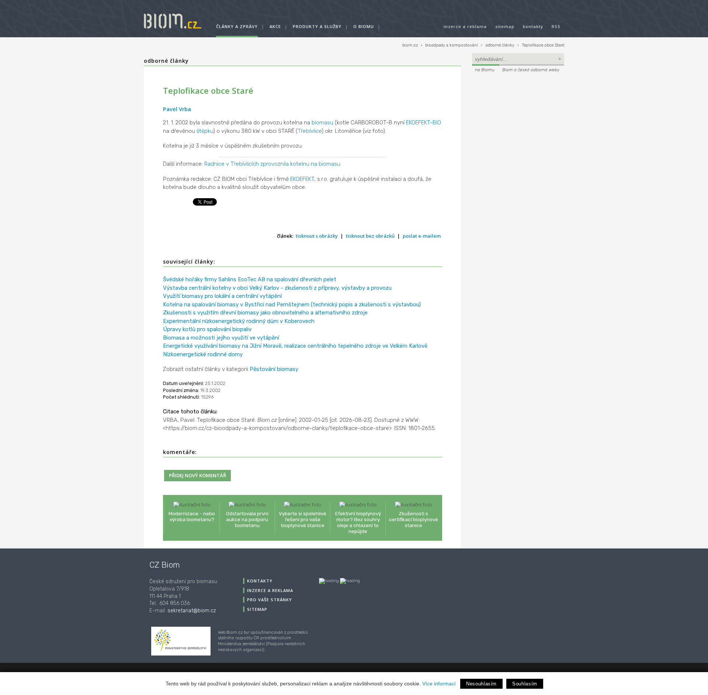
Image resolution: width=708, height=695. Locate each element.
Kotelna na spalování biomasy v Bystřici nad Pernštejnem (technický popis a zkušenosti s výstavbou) (292, 304)
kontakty (533, 26)
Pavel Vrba (177, 109)
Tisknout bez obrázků (370, 236)
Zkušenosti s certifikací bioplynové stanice (413, 519)
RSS (556, 26)
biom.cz (410, 45)
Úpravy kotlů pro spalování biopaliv (207, 329)
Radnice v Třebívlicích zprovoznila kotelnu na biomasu (272, 164)
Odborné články (166, 60)
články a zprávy (237, 26)
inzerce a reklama (465, 26)
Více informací (439, 684)
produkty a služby (317, 26)
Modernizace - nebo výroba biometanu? (192, 516)
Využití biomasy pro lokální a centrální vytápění (222, 296)
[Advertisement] (518, 124)
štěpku (205, 131)
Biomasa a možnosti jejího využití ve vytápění (221, 337)
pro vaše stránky (269, 599)
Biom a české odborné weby (530, 69)
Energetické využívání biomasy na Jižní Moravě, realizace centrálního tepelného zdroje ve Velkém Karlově (295, 346)
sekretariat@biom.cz (191, 611)
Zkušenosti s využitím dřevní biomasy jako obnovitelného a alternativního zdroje (265, 312)
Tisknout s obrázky (317, 236)
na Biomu (484, 69)
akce (275, 26)
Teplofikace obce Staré (543, 45)
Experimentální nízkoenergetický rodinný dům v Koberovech (239, 321)
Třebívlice (310, 131)
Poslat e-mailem (422, 236)
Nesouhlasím (481, 684)
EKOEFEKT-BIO (423, 122)
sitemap (504, 26)
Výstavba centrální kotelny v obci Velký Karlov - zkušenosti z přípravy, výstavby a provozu (277, 288)
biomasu (322, 122)
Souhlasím (524, 684)
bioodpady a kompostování (451, 45)
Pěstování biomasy (274, 369)
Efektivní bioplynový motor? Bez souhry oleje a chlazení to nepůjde (358, 522)
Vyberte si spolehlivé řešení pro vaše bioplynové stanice (302, 519)
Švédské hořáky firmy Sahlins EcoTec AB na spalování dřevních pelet (249, 279)
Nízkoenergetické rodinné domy (203, 354)
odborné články (499, 45)
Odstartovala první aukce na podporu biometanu (247, 519)
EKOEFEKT (302, 179)
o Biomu (363, 26)
